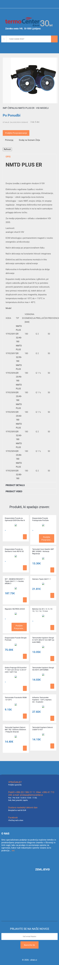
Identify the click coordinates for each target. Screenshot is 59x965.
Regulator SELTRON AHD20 (15, 609)
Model (8, 308)
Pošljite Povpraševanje (16, 133)
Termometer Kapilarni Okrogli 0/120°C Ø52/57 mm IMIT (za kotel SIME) (43, 640)
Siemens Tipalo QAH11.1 (41, 579)
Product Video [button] (14, 491)
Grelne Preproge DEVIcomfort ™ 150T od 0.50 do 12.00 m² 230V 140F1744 (15, 670)
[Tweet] (9, 146)
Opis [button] (8, 156)
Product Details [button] (15, 485)
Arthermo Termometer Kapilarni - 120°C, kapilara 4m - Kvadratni (41, 700)
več (13, 850)
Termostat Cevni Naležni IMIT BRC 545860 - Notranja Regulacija (43, 551)
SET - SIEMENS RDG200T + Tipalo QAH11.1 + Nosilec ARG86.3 (15, 581)
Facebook (13, 817)
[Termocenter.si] (30, 23)
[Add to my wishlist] (6, 536)
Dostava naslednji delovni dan (22, 807)
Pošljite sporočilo (15, 785)
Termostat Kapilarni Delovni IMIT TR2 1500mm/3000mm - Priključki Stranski (15, 729)
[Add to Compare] (9, 536)
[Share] (3, 146)
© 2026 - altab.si (29, 960)
